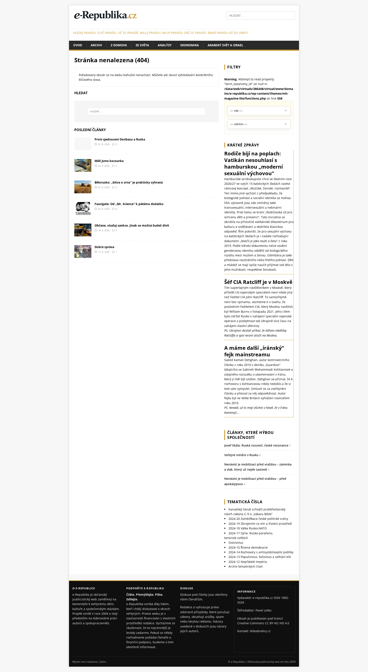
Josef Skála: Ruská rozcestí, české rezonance (256, 445)
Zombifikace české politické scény (258, 519)
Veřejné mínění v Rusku (241, 455)
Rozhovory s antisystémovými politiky (261, 552)
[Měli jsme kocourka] (82, 169)
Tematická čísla (244, 501)
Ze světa (142, 45)
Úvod (77, 45)
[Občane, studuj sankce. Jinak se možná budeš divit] (82, 234)
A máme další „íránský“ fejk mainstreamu (254, 351)
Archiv (96, 45)
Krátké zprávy (243, 144)
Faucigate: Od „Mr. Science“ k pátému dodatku (129, 204)
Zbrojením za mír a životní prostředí (260, 524)
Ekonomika (189, 45)
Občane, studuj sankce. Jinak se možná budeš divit (132, 225)
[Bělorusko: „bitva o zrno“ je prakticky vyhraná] (82, 191)
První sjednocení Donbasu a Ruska (120, 139)
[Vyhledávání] (261, 15)
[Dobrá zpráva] (82, 255)
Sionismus (236, 542)
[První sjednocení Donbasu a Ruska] (82, 148)
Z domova (119, 45)
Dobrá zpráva (104, 247)
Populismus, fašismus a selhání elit (260, 557)
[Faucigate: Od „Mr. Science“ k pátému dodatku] (82, 212)
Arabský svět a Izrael (225, 45)
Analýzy (165, 45)
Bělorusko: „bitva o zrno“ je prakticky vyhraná (129, 182)
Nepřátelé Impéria (248, 562)
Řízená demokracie (248, 547)
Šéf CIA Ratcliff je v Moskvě (258, 281)
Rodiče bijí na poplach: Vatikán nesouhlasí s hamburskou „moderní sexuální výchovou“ (253, 163)
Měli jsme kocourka (109, 161)
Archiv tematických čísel (246, 566)
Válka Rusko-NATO (248, 528)
